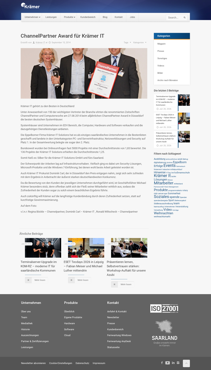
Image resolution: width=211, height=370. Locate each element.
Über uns (26, 311)
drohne (169, 162)
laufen (173, 176)
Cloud (67, 335)
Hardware (69, 323)
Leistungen (27, 347)
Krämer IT (40, 42)
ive (172, 172)
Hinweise (160, 172)
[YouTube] (167, 362)
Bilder (160, 73)
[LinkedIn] (173, 362)
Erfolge (158, 166)
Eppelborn (180, 162)
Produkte (161, 190)
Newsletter (113, 317)
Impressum (99, 363)
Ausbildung (159, 159)
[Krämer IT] (30, 6)
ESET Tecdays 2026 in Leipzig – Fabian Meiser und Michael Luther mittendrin (84, 266)
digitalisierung (160, 162)
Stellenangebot (180, 200)
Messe (170, 180)
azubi (180, 159)
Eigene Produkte (73, 317)
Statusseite (113, 347)
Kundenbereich (115, 329)
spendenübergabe (161, 200)
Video (167, 210)
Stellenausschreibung (163, 203)
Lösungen (160, 179)
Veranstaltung (181, 206)
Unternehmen (169, 207)
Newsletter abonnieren (33, 363)
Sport (171, 200)
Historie (25, 329)
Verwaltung (158, 210)
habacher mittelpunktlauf (172, 169)
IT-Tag (168, 173)
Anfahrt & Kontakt (117, 311)
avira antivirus (171, 159)
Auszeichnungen (30, 335)
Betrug (185, 159)
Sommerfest (174, 193)
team (177, 203)
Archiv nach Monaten (167, 80)
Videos (160, 65)
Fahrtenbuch (180, 166)
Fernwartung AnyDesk (119, 341)
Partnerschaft (159, 187)
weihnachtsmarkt (162, 216)
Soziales (161, 196)
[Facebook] (162, 362)
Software (69, 329)
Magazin (161, 44)
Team (24, 317)
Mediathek (27, 323)
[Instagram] (178, 362)
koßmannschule (182, 172)
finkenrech (158, 169)
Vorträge (175, 210)
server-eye (162, 193)
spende (174, 197)
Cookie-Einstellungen (60, 363)
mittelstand (178, 184)
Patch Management (171, 187)
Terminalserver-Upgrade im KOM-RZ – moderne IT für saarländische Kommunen (39, 266)
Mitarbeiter (163, 183)
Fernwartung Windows (119, 335)
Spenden (183, 197)
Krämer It (162, 175)
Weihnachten (163, 213)
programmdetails (175, 190)
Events (169, 165)
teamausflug (159, 207)
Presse (160, 51)
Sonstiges (162, 58)
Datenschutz (82, 363)
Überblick (69, 311)
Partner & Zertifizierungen (35, 341)
